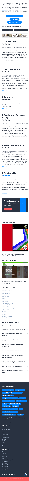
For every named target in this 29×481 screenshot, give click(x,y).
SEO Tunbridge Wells (6, 468)
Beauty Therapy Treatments (8, 295)
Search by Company (7, 30)
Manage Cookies (14, 19)
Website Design (5, 434)
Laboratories (15, 406)
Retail (21, 409)
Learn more (4, 63)
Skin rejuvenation (6, 313)
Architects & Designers (8, 390)
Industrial (5, 403)
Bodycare (4, 298)
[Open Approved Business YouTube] (12, 474)
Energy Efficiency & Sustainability (10, 398)
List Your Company (6, 429)
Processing (14, 409)
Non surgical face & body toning (9, 308)
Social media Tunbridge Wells (8, 460)
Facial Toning (5, 301)
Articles (3, 444)
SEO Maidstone (5, 463)
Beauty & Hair (6, 392)
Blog (3, 458)
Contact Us (4, 456)
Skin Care (4, 311)
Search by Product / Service (21, 30)
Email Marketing (5, 436)
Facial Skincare (5, 300)
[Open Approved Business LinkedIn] (9, 474)
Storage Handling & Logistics (9, 414)
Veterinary (20, 414)
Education (10, 395)
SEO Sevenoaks (5, 464)
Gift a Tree (4, 440)
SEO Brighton (5, 461)
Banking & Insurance (20, 390)
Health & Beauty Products (8, 303)
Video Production (5, 437)
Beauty (3, 291)
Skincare (4, 314)
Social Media (4, 439)
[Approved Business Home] (25, 474)
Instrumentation (6, 406)
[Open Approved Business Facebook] (2, 474)
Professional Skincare (7, 309)
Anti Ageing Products (7, 290)
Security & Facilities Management (10, 411)
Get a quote (8, 209)
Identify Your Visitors (6, 431)
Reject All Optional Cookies (14, 22)
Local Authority (6, 409)
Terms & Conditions (6, 455)
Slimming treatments (7, 316)
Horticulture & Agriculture (8, 400)
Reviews (3, 442)
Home (3, 427)
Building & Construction (16, 392)
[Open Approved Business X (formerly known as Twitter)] (14, 474)
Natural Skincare (5, 306)
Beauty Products (6, 293)
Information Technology (14, 403)
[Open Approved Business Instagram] (4, 474)
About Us (4, 453)
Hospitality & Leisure (21, 400)
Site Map (3, 451)
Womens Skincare (6, 318)
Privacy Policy (4, 10)
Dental (4, 395)
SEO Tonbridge (5, 466)
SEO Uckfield (4, 469)
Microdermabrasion (6, 304)
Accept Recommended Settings (15, 16)
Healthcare (22, 398)
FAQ (3, 445)
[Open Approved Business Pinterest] (7, 474)
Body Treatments (6, 296)
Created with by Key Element (14, 479)
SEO (3, 432)
